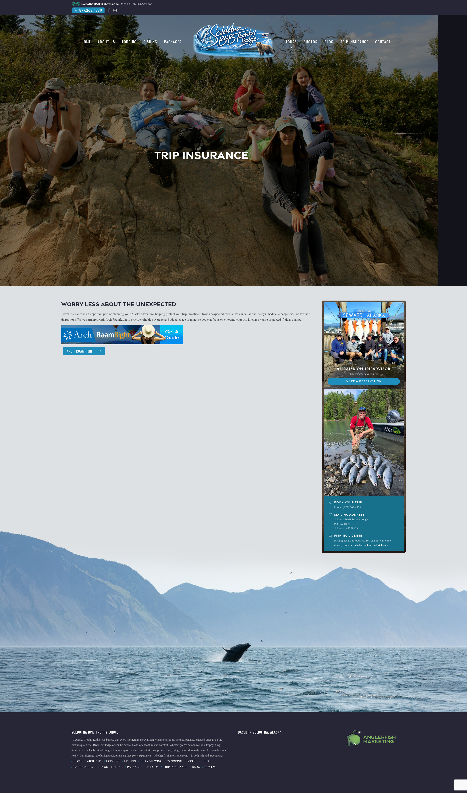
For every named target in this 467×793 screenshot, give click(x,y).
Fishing (150, 42)
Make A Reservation (364, 381)
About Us (106, 42)
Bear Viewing (151, 761)
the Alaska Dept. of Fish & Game (369, 545)
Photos (310, 42)
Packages (173, 42)
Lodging (129, 42)
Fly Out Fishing (110, 767)
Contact (383, 42)
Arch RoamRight (84, 351)
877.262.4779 (88, 10)
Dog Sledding (198, 761)
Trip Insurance (354, 42)
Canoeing (174, 761)
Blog (329, 42)
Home (86, 42)
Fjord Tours (83, 767)
